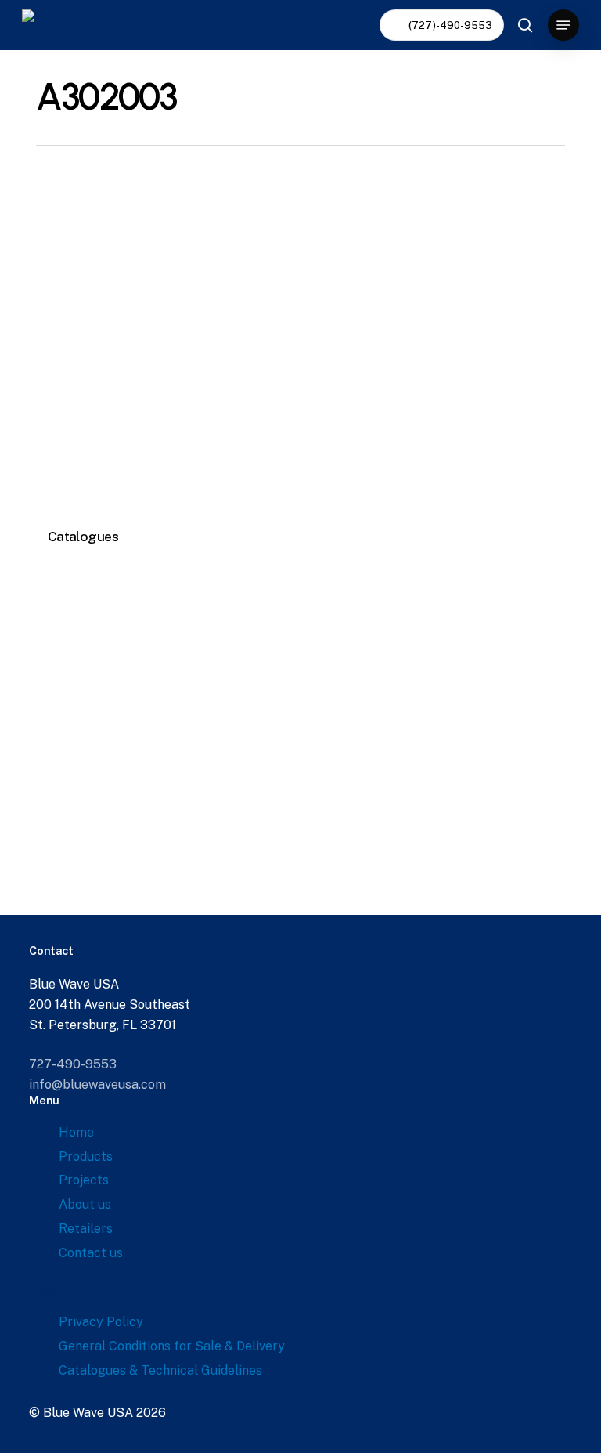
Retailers (86, 1228)
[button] (563, 25)
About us (85, 1204)
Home (76, 1132)
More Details (166, 341)
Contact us (91, 1252)
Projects (84, 1180)
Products (86, 1156)
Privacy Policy (101, 1321)
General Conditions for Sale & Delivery (172, 1346)
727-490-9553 (73, 1064)
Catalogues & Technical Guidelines (160, 1370)
